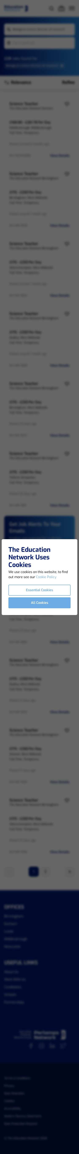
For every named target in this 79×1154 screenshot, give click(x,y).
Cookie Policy (46, 577)
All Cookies (39, 602)
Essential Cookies (39, 590)
